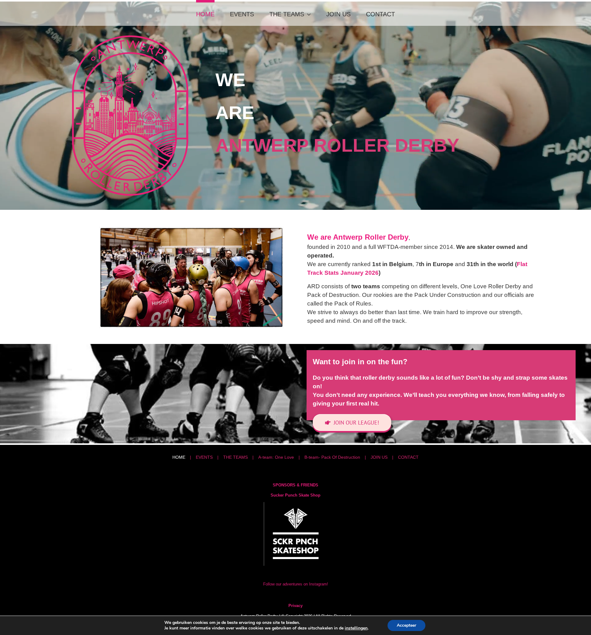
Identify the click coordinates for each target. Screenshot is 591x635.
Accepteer (406, 625)
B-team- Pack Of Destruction (332, 457)
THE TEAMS (235, 457)
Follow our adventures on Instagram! (295, 584)
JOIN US (379, 457)
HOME (178, 457)
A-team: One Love (276, 457)
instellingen (356, 628)
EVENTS (204, 457)
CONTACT (408, 457)
